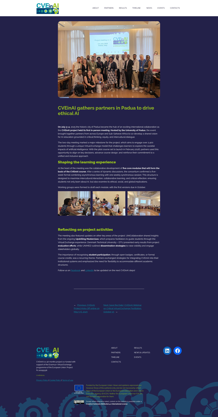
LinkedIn (89, 270)
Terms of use (67, 380)
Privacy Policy (42, 380)
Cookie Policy (55, 380)
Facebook (75, 270)
